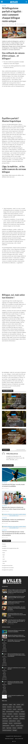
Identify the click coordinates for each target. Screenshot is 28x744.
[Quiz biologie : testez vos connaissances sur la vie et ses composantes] (14, 515)
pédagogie (5, 723)
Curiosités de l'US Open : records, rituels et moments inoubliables (13, 485)
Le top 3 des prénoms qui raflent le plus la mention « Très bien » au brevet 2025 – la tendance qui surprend (16, 621)
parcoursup (5, 721)
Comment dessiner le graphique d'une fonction (16, 696)
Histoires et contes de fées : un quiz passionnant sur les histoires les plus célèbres (15, 683)
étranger (15, 730)
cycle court (20, 709)
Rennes (10, 723)
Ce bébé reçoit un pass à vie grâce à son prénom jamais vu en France (16, 602)
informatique (22, 714)
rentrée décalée (17, 723)
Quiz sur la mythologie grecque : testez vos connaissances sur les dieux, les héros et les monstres (13, 533)
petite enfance (12, 721)
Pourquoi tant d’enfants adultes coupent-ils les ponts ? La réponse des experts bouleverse (14, 419)
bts (13, 707)
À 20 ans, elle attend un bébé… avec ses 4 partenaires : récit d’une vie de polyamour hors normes (16, 608)
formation (10, 714)
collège (4, 709)
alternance (5, 704)
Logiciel (8, 716)
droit (4, 711)
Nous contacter (19, 738)
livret (4, 716)
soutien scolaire (19, 725)
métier (10, 718)
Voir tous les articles (20, 449)
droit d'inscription (10, 711)
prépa (18, 721)
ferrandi (4, 714)
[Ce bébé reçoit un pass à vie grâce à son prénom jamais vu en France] (4, 602)
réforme (12, 725)
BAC (22, 704)
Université (20, 728)
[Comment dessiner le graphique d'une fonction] (4, 696)
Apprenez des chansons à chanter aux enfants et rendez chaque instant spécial (13, 508)
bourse (4, 707)
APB (14, 704)
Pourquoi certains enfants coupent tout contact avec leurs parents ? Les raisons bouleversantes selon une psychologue (14, 436)
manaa (16, 716)
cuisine (14, 709)
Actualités (4, 482)
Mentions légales (9, 738)
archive (18, 704)
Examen (22, 711)
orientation (22, 718)
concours (9, 709)
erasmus (17, 711)
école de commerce (7, 730)
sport (4, 728)
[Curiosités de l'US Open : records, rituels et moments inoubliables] (14, 474)
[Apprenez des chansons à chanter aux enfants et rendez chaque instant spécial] (14, 497)
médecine (5, 718)
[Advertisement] (14, 102)
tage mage (9, 728)
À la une (4, 5)
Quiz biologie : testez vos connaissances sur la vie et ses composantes (13, 520)
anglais (10, 704)
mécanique (22, 716)
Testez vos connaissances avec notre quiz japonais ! (17, 668)
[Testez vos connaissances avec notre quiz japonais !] (4, 673)
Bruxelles (9, 707)
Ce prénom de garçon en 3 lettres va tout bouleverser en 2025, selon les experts (16, 597)
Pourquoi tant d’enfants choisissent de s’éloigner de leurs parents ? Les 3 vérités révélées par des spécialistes (14, 402)
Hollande (16, 714)
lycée (12, 716)
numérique (15, 718)
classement (18, 707)
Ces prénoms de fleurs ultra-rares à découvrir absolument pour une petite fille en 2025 (17, 615)
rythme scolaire (6, 725)
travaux (14, 728)
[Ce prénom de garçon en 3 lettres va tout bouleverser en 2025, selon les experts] (4, 597)
